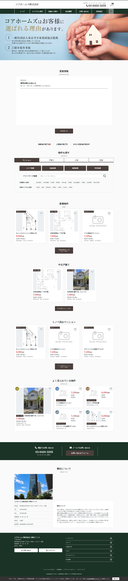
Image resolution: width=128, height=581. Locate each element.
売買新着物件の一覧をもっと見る (64, 250)
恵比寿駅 (38, 182)
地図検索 (75, 168)
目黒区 (54, 187)
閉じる (116, 578)
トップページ (69, 538)
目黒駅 (70, 182)
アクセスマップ (70, 555)
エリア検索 (30, 168)
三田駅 (83, 182)
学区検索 (98, 168)
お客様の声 (69, 546)
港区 (43, 187)
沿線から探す (53, 11)
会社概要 (68, 11)
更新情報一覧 (64, 131)
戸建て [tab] (51, 160)
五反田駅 (89, 182)
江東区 (70, 187)
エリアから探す (37, 11)
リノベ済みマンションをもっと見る (64, 366)
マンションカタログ (49, 569)
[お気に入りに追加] (41, 213)
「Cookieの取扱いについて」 (93, 578)
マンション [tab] (26, 160)
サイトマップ (81, 569)
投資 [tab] (101, 160)
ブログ (67, 551)
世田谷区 (48, 187)
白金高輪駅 (76, 182)
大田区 (59, 187)
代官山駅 (63, 182)
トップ (22, 11)
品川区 (65, 187)
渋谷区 (38, 187)
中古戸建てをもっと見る (64, 308)
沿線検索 (53, 168)
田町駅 (58, 182)
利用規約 (59, 569)
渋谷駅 (52, 182)
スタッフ (68, 542)
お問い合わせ (84, 11)
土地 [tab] (76, 160)
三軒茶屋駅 (46, 182)
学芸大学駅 (96, 182)
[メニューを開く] (111, 11)
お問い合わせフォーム (80, 453)
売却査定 (99, 11)
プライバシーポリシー (69, 569)
